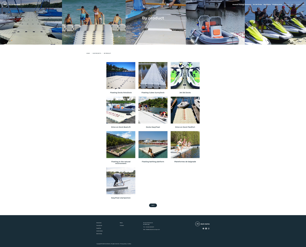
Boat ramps (99, 233)
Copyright (98, 243)
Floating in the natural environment (120, 162)
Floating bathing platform (153, 162)
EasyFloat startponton (121, 198)
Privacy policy (123, 243)
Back (153, 205)
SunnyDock (99, 225)
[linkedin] (206, 229)
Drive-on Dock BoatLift (121, 127)
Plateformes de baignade (185, 162)
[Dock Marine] (11, 4)
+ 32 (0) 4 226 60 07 (149, 227)
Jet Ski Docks (257, 4)
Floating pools (277, 4)
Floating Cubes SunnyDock (153, 93)
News (292, 4)
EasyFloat (98, 228)
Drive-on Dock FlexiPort (185, 127)
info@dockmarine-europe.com (153, 229)
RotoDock (98, 222)
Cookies (129, 243)
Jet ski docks (99, 231)
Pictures (287, 4)
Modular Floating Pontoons (242, 4)
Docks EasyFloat (153, 127)
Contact (298, 4)
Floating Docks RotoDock (121, 93)
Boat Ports (267, 4)
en (303, 4)
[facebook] (203, 229)
